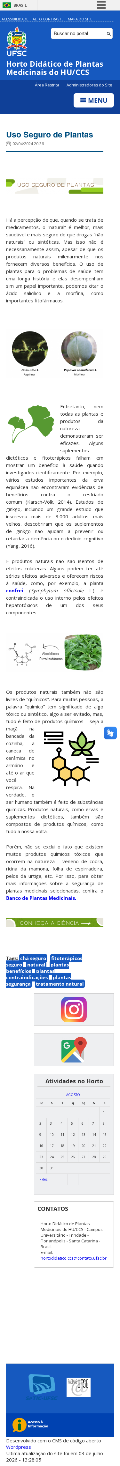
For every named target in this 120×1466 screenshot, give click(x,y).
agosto (73, 1094)
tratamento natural (60, 984)
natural (36, 964)
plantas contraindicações (30, 974)
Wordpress (18, 1447)
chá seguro (33, 958)
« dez (43, 1179)
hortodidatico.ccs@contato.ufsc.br (74, 1258)
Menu (97, 100)
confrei (17, 590)
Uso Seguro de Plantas (49, 134)
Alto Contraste (48, 19)
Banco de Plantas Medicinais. (41, 898)
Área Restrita (47, 85)
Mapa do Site (80, 19)
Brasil (20, 5)
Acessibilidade (15, 19)
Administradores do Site (89, 85)
